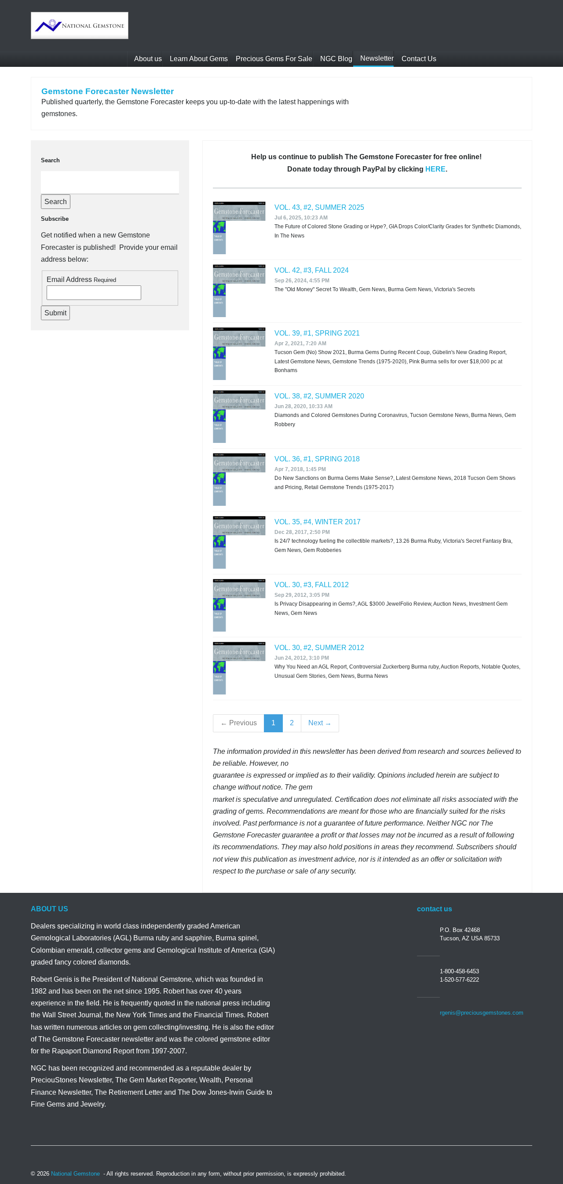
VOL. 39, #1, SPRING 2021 (317, 333)
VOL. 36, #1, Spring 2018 (317, 459)
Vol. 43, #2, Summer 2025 (319, 207)
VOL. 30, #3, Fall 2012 (311, 584)
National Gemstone (75, 1173)
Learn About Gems (198, 58)
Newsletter (376, 58)
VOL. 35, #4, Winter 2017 (317, 522)
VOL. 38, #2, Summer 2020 (319, 396)
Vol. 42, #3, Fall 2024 (311, 270)
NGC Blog (335, 58)
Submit (55, 313)
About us (147, 58)
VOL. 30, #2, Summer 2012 (319, 647)
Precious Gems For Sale (273, 58)
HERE (435, 169)
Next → (320, 723)
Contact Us (418, 58)
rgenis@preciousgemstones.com (481, 1012)
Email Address (69, 279)
